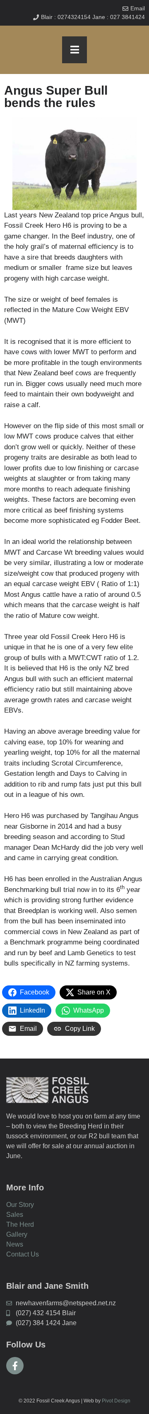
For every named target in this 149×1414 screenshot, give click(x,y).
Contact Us (22, 1254)
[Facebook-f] (15, 1365)
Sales (14, 1214)
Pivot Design (116, 1401)
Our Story (20, 1204)
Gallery (16, 1234)
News (14, 1244)
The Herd (20, 1224)
